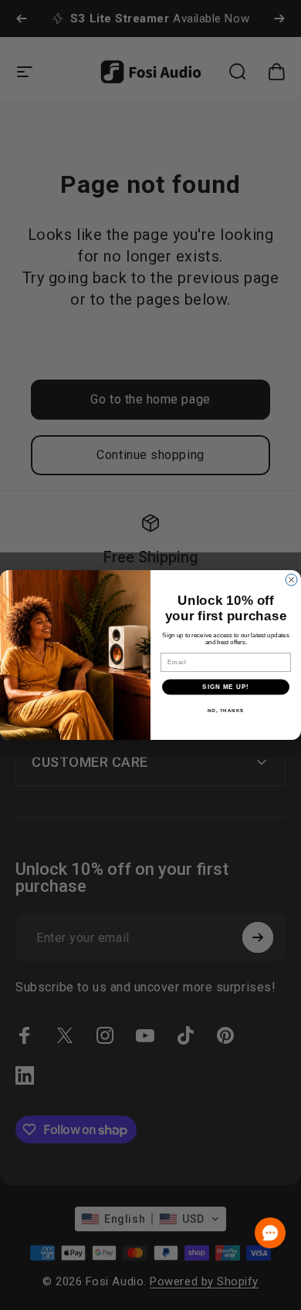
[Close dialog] (291, 580)
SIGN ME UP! (225, 687)
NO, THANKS (226, 710)
